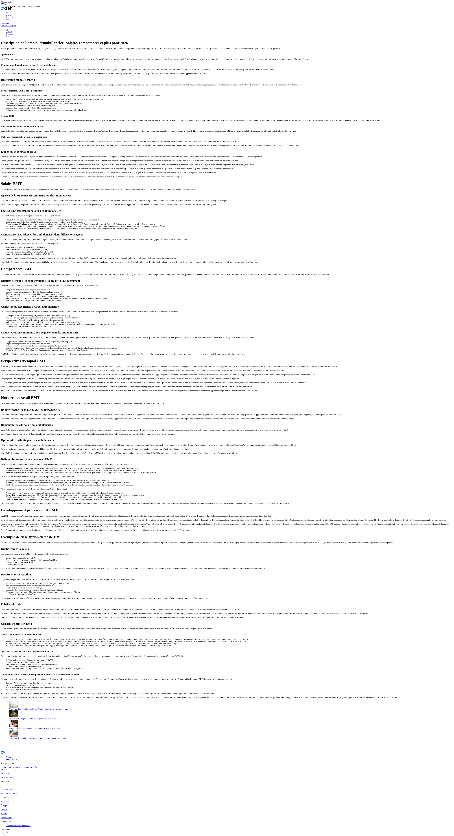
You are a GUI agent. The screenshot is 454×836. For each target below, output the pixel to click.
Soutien (4, 814)
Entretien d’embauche (9, 793)
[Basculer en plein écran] (7, 832)
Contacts (4, 810)
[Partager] (4, 832)
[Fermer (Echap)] (2, 832)
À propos (4, 806)
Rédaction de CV (7, 777)
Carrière (4, 798)
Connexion (5, 23)
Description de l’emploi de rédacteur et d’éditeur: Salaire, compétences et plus (37, 738)
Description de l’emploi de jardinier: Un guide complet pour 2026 (33, 719)
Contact (4, 26)
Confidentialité (6, 818)
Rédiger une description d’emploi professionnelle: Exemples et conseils (35, 728)
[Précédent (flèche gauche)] (2, 834)
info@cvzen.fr (11, 759)
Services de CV (7, 773)
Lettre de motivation (8, 789)
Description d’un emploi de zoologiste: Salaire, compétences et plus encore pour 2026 (40, 709)
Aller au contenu (7, 2)
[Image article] (13, 707)
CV (2, 785)
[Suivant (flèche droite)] (4, 834)
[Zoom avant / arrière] (9, 832)
